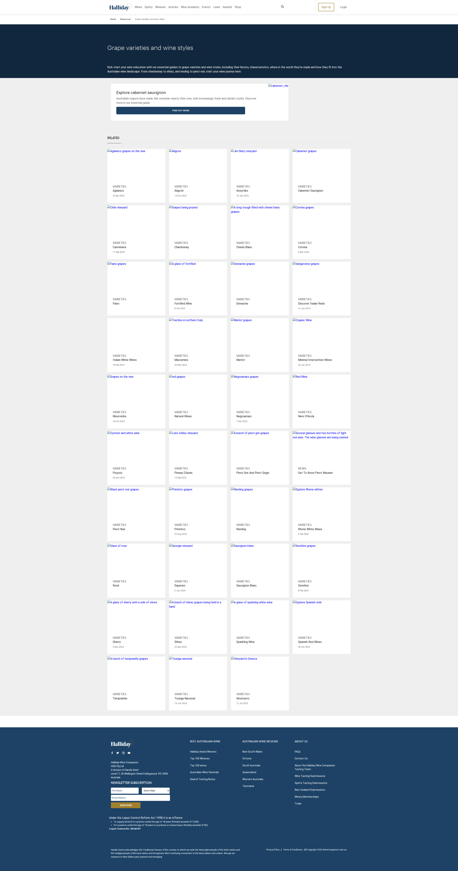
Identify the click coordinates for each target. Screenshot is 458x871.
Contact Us (301, 758)
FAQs (298, 751)
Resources (125, 19)
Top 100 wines (198, 765)
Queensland (249, 772)
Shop (238, 7)
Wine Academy (190, 7)
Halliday (120, 7)
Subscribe (126, 805)
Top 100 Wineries (200, 758)
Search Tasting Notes (202, 779)
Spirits (149, 7)
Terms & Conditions (293, 849)
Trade (298, 803)
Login (343, 7)
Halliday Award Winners (203, 751)
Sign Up (326, 7)
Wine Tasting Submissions (310, 776)
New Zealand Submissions (310, 789)
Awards (227, 7)
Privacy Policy (272, 849)
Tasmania (248, 786)
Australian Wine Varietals (204, 772)
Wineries (160, 7)
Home (113, 19)
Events (206, 7)
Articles (173, 7)
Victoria (246, 758)
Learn (216, 7)
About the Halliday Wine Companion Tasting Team (315, 767)
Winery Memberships (307, 796)
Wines (138, 7)
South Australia (251, 765)
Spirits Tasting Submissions (311, 783)
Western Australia (252, 779)
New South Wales (252, 751)
